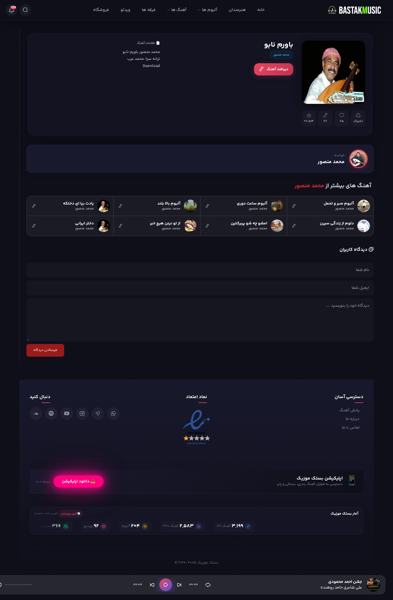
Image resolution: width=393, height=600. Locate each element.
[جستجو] (25, 10)
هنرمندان (237, 10)
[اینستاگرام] (82, 414)
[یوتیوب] (67, 414)
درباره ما (353, 419)
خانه (261, 10)
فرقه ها (148, 10)
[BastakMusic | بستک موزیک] (357, 10)
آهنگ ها (178, 10)
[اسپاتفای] (51, 414)
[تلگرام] (98, 414)
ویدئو (125, 10)
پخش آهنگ (349, 410)
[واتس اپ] (113, 414)
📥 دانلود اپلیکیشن (78, 481)
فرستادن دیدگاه (45, 350)
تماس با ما (351, 428)
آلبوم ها (209, 10)
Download (151, 66)
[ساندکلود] (36, 414)
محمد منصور (281, 55)
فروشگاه (101, 10)
